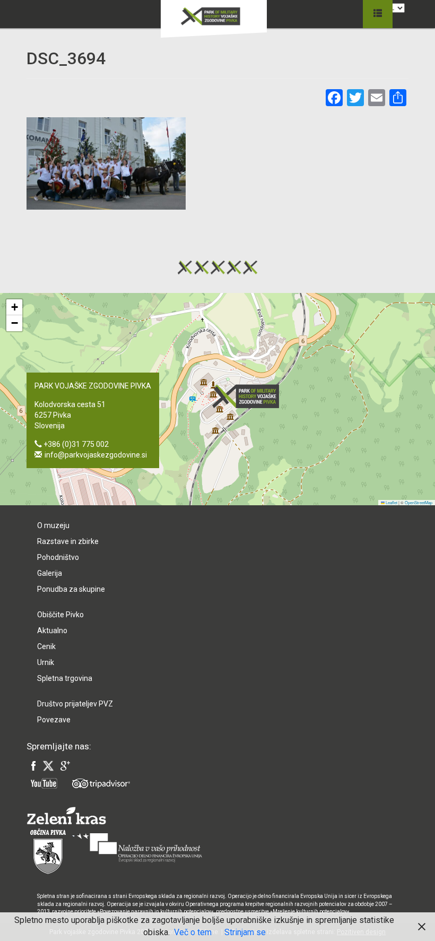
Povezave (54, 719)
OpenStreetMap (418, 502)
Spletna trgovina (64, 678)
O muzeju (53, 525)
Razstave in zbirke (68, 541)
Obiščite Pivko (60, 614)
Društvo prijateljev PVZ (75, 704)
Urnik (45, 662)
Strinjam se (245, 932)
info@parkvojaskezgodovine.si (96, 455)
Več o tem (193, 932)
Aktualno (52, 630)
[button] (249, 396)
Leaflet (391, 502)
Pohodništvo (58, 557)
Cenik (46, 646)
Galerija (49, 573)
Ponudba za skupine (71, 589)
